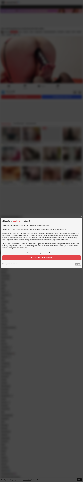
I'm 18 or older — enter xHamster (41, 257)
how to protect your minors (9, 264)
